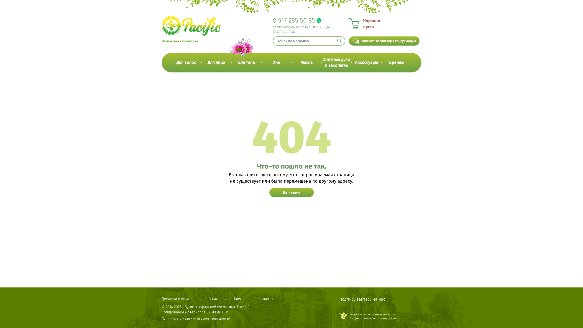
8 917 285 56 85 (294, 20)
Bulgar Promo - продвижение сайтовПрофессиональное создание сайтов (373, 316)
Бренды (396, 62)
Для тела (246, 62)
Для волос (186, 62)
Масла (307, 62)
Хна (276, 62)
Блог (238, 299)
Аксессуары (366, 62)
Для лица (216, 62)
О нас (213, 299)
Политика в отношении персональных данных (196, 318)
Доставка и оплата (177, 299)
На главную (291, 193)
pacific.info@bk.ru (286, 27)
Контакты (265, 299)
